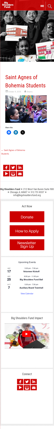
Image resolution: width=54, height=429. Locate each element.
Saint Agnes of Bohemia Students (13, 151)
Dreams (30, 91)
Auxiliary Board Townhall (31, 287)
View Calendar (27, 293)
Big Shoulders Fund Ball (31, 279)
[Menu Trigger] (42, 6)
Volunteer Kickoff (31, 271)
